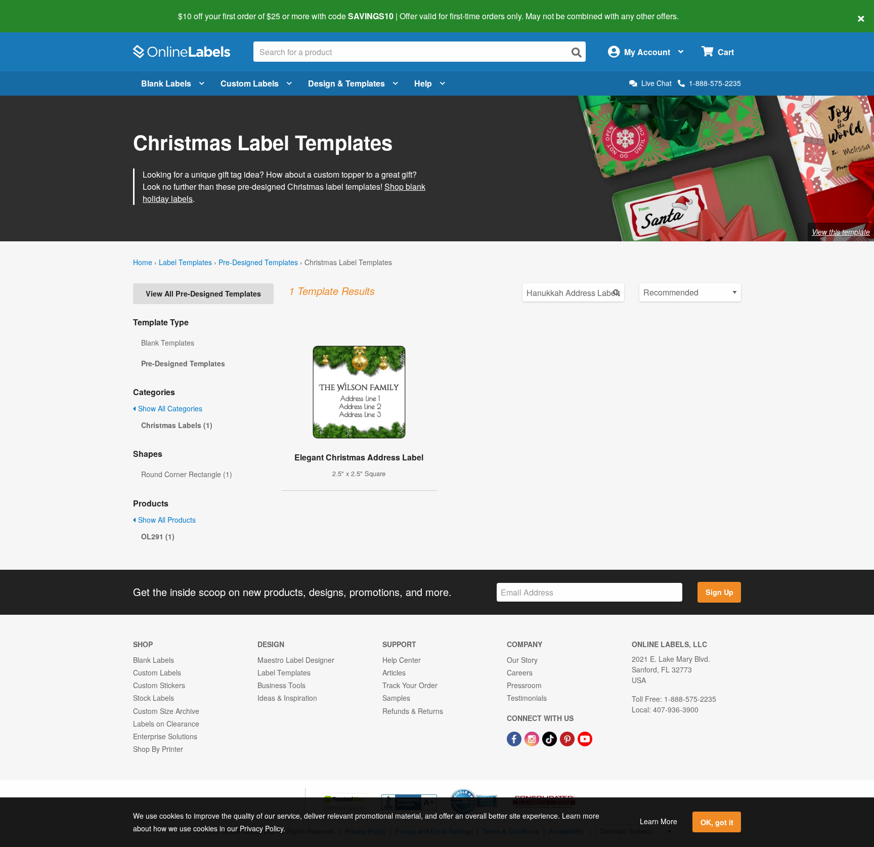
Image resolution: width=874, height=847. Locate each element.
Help (423, 83)
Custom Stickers (159, 685)
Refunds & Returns (412, 711)
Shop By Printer (158, 749)
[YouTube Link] (585, 738)
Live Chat (656, 83)
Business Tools (281, 685)
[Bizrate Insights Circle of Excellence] (493, 789)
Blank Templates (167, 342)
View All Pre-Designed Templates (203, 293)
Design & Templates (346, 83)
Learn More (658, 821)
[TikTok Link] (550, 738)
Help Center (401, 660)
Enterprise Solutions (165, 736)
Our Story (522, 660)
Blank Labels (166, 83)
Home (142, 262)
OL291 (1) (157, 536)
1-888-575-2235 (715, 83)
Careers (520, 672)
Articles (394, 672)
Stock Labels (153, 698)
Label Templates (185, 262)
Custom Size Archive (166, 711)
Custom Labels (250, 83)
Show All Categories (169, 408)
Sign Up (719, 592)
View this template (841, 232)
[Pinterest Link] (568, 738)
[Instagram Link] (533, 738)
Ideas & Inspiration (287, 698)
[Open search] (576, 52)
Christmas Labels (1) (176, 425)
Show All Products (166, 520)
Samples (396, 698)
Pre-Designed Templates (258, 262)
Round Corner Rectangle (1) (186, 474)
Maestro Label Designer (295, 660)
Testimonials (527, 698)
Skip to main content (36, 9)
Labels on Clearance (166, 723)
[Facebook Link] (515, 738)
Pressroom (524, 685)
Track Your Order (410, 685)
